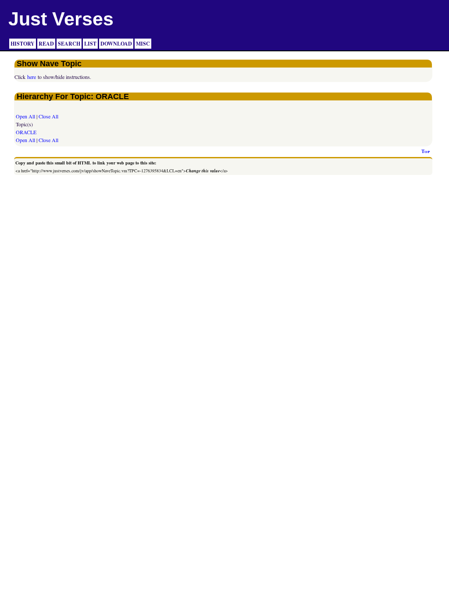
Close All (48, 116)
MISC (143, 43)
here (31, 76)
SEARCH (69, 43)
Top (425, 151)
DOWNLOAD (116, 43)
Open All (25, 116)
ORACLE (26, 131)
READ (46, 43)
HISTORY (23, 43)
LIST (90, 43)
